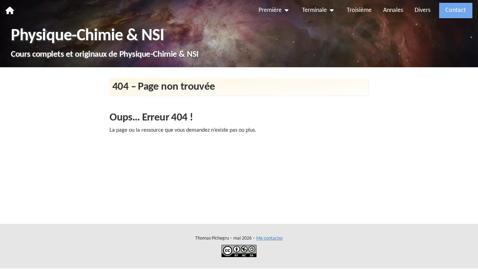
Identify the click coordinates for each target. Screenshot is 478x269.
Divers (422, 10)
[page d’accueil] (10, 10)
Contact (455, 10)
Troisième (359, 10)
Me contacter (269, 238)
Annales (393, 10)
